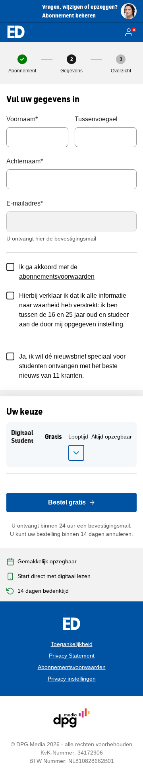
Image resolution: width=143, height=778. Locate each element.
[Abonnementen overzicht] (15, 32)
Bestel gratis (67, 502)
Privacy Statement (72, 655)
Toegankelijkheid (72, 644)
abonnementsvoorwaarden (57, 276)
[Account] (130, 32)
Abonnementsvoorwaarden (72, 667)
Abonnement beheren (69, 15)
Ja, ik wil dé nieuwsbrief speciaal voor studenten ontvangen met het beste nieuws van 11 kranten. (72, 366)
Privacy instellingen (72, 678)
